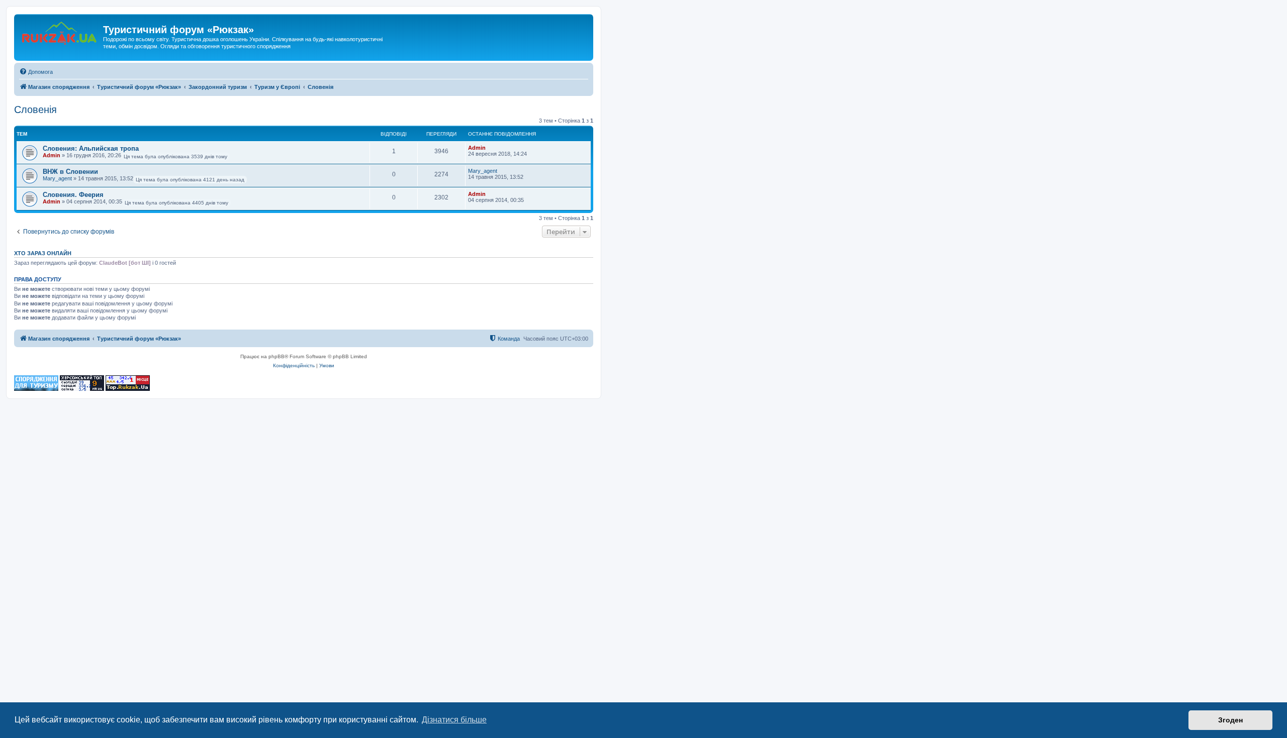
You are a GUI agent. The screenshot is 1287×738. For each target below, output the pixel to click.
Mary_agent (57, 178)
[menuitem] (36, 72)
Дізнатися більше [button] (454, 719)
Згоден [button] (1230, 720)
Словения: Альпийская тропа (91, 148)
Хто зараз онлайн (42, 253)
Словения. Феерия (73, 194)
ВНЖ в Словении (70, 171)
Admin (51, 155)
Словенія (35, 109)
